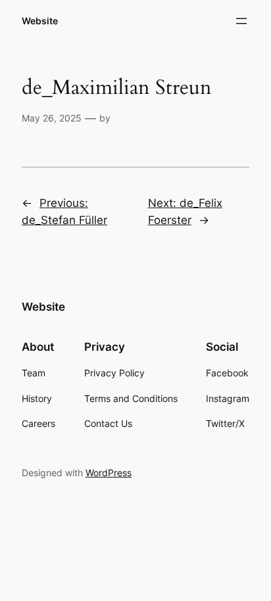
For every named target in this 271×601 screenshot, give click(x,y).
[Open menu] (241, 21)
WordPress (109, 472)
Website (40, 20)
